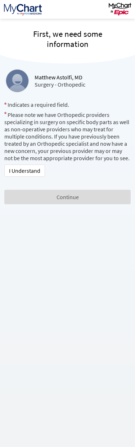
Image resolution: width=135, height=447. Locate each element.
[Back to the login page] (25, 9)
